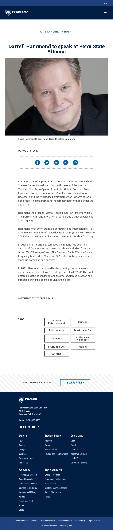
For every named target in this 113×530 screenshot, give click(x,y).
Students (56, 338)
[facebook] (37, 163)
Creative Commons (65, 139)
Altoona (56, 353)
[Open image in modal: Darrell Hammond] (56, 97)
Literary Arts (56, 330)
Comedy (83, 322)
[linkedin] (56, 163)
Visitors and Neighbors (83, 338)
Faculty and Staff (57, 346)
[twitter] (46, 163)
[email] (65, 163)
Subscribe (74, 382)
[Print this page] (75, 162)
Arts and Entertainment (56, 31)
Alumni (83, 346)
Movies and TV (82, 330)
